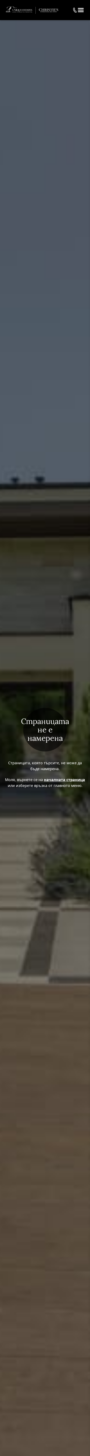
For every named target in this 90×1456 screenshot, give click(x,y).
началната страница (64, 779)
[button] (80, 10)
